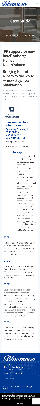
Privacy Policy (8, 378)
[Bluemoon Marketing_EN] (14, 4)
